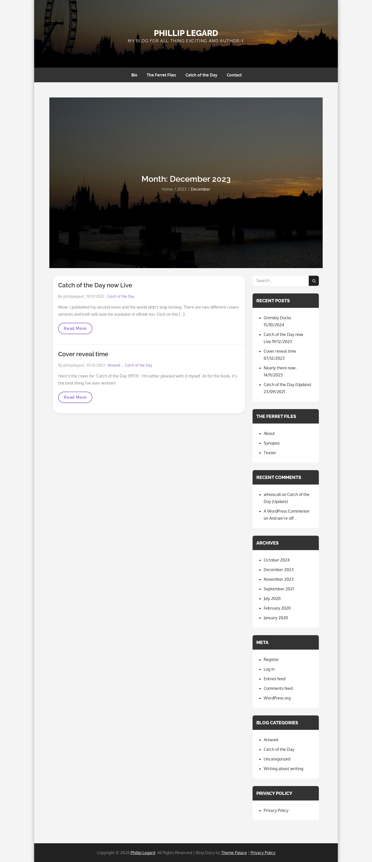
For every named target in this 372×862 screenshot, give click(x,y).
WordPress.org (277, 697)
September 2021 (279, 588)
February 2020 (277, 608)
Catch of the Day (201, 74)
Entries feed (274, 678)
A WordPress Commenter (287, 511)
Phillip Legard (186, 33)
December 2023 (279, 569)
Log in (269, 669)
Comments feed (278, 688)
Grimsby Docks (277, 317)
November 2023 (279, 579)
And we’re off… (283, 518)
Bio (134, 74)
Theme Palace (234, 852)
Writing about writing (283, 768)
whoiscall (272, 494)
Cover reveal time (83, 354)
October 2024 (277, 560)
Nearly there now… (281, 367)
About (269, 433)
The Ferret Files (161, 74)
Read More (75, 330)
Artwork (114, 365)
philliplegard (73, 296)
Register (271, 659)
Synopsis (272, 443)
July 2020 (272, 598)
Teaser (270, 452)
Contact (234, 74)
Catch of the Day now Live (95, 285)
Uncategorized (277, 758)
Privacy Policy (276, 810)
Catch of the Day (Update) (287, 384)
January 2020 (276, 617)
